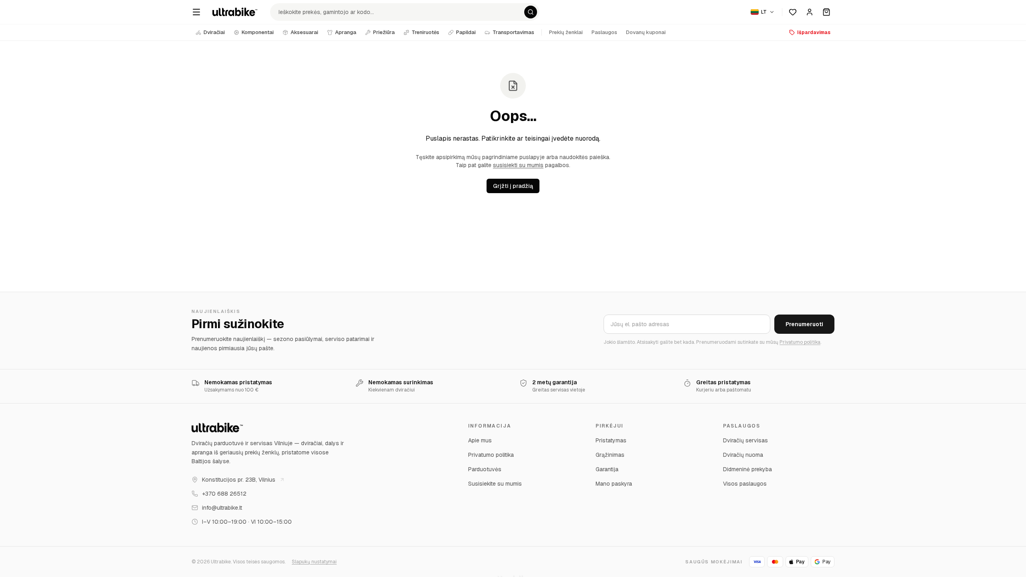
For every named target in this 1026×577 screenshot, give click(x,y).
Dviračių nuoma (743, 454)
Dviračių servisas (745, 440)
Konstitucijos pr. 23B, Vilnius (238, 479)
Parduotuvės (484, 469)
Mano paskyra (614, 483)
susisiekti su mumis (518, 165)
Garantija (607, 469)
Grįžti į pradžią (513, 186)
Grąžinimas (610, 454)
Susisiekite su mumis (495, 483)
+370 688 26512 (224, 493)
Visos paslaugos (745, 483)
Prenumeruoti (804, 324)
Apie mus (480, 440)
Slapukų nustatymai (314, 562)
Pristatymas (611, 440)
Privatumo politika (800, 342)
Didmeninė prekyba (747, 469)
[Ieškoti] (530, 12)
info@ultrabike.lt (222, 507)
